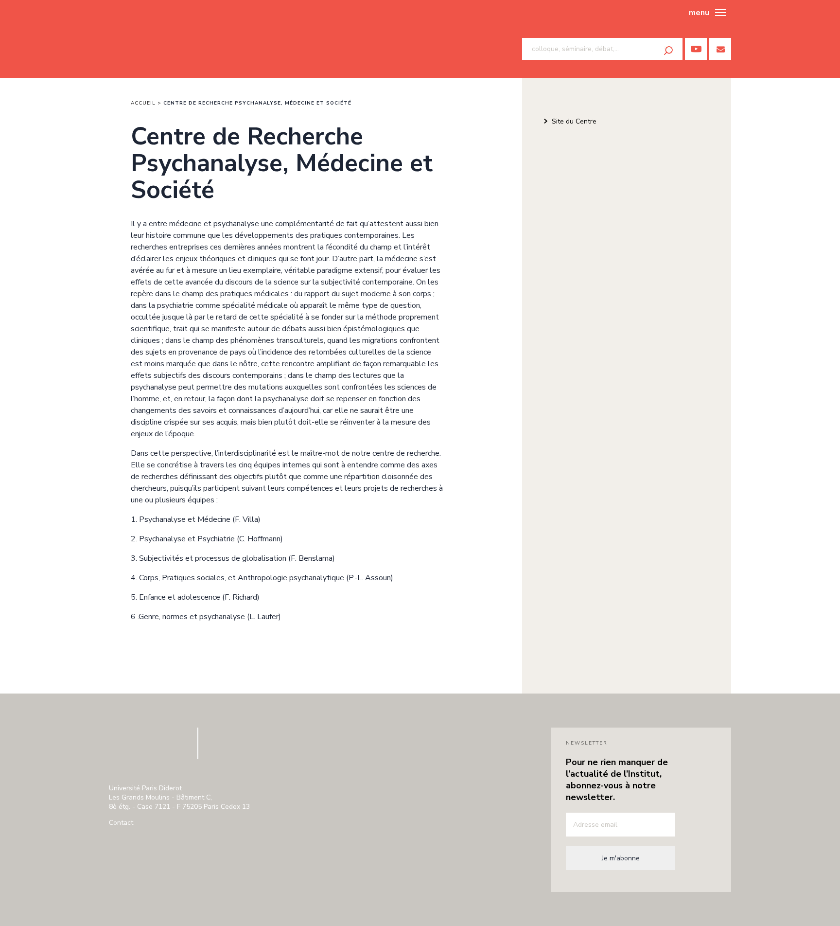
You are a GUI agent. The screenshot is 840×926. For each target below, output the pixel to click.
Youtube (696, 49)
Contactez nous (720, 49)
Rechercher (668, 50)
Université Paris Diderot (147, 748)
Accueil (143, 103)
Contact (121, 822)
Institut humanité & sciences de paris (153, 39)
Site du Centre (574, 121)
